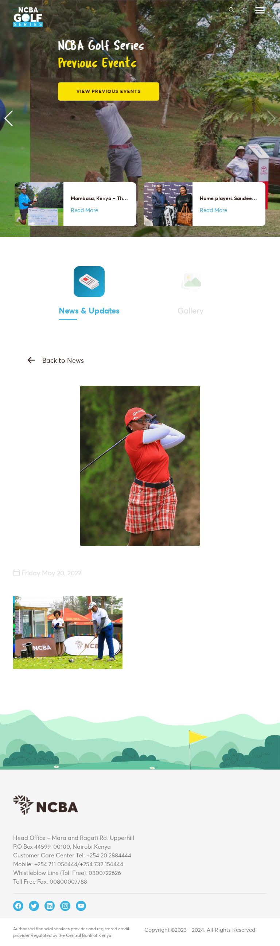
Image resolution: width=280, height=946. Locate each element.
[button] (8, 118)
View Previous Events (78, 91)
